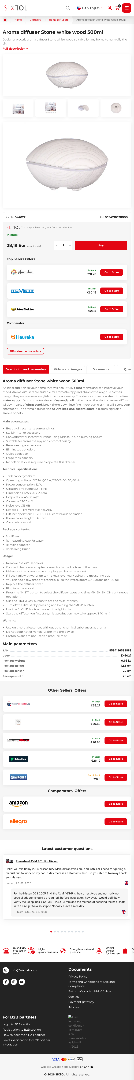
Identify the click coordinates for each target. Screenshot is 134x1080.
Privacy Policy (77, 976)
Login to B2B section (17, 1024)
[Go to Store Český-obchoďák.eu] (18, 704)
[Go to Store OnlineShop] (18, 759)
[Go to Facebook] (6, 982)
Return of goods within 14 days (89, 991)
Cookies (73, 996)
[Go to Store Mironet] (18, 777)
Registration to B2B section (22, 1029)
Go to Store (112, 272)
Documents (100, 369)
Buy (101, 245)
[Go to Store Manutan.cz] (22, 272)
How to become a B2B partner (24, 1035)
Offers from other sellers (25, 351)
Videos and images (68, 369)
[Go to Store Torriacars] (18, 740)
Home (18, 19)
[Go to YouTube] (22, 982)
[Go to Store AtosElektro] (22, 309)
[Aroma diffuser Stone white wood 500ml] (67, 75)
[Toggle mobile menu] (126, 8)
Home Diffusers (59, 19)
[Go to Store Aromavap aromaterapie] (18, 722)
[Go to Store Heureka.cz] (22, 337)
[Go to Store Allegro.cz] (18, 822)
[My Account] (109, 8)
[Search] (68, 8)
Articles (73, 1007)
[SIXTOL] (16, 8)
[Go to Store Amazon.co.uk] (18, 804)
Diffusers (35, 19)
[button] (51, 931)
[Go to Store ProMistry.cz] (22, 291)
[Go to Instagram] (14, 982)
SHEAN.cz (87, 1066)
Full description (14, 48)
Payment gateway (81, 1002)
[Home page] (5, 19)
